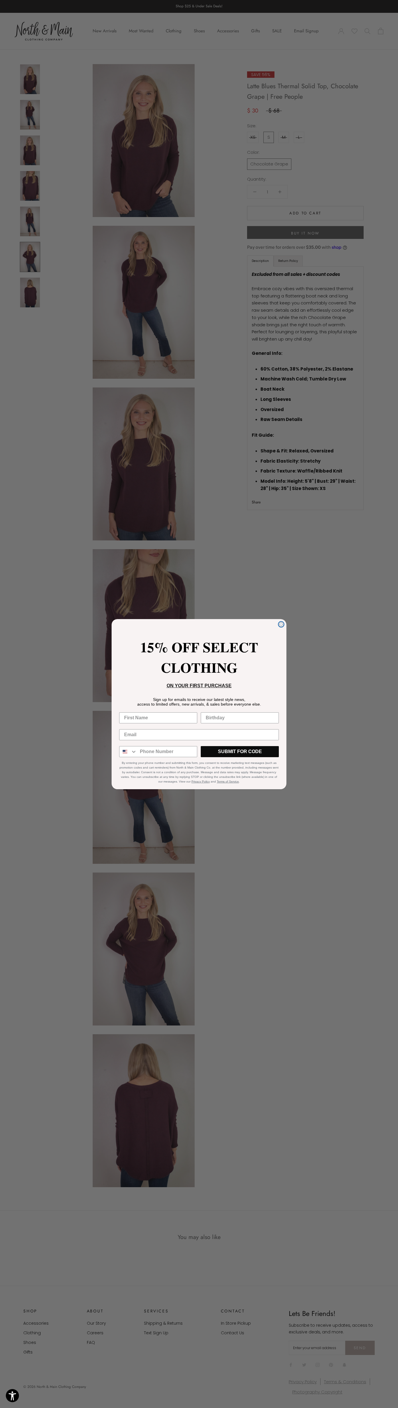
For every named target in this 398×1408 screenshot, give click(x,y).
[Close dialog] (281, 624)
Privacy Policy (200, 781)
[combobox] (128, 751)
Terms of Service (228, 781)
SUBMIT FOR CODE (240, 751)
